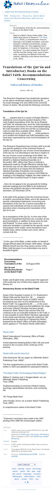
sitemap (21, 469)
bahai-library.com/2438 (28, 454)
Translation (26, 16)
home (14, 469)
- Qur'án (36, 16)
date (33, 471)
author (22, 471)
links (38, 476)
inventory (37, 474)
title (28, 471)
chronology (36, 469)
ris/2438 (14, 456)
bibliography (17, 476)
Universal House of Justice (26, 84)
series (28, 469)
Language (6, 441)
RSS (31, 479)
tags (39, 471)
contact (24, 479)
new (37, 479)
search (15, 471)
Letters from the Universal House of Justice (21, 12)
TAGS (6, 16)
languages (27, 474)
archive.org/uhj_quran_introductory (34, 434)
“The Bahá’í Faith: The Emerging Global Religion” (24, 373)
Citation (42, 454)
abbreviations (29, 476)
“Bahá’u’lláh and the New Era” (16, 353)
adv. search (16, 474)
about (16, 479)
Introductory (14, 16)
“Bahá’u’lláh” (8, 332)
